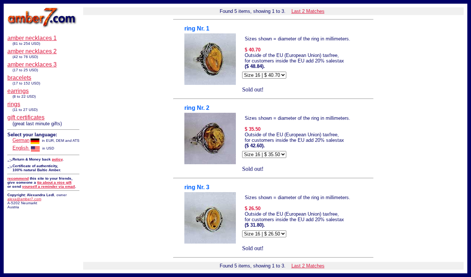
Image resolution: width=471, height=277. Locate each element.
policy (57, 159)
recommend (18, 178)
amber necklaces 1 (32, 38)
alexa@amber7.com (24, 199)
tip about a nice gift (54, 182)
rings (13, 104)
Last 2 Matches (308, 11)
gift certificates (26, 117)
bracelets (19, 78)
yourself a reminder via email (48, 186)
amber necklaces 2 (32, 51)
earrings (18, 91)
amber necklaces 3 (32, 64)
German (21, 140)
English (21, 148)
